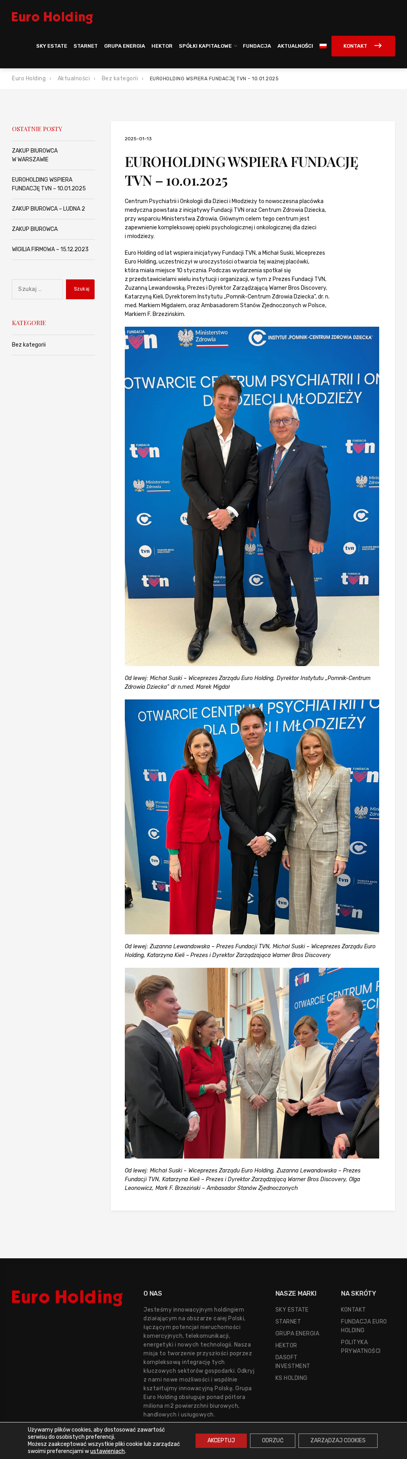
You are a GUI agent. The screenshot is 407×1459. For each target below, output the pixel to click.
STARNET (86, 46)
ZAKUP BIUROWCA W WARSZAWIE (35, 155)
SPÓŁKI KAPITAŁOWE (205, 46)
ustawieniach (107, 1451)
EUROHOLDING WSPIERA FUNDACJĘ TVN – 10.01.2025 (49, 184)
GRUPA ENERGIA (124, 46)
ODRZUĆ (272, 1440)
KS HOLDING (291, 1378)
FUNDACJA (257, 46)
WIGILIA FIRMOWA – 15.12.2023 (50, 249)
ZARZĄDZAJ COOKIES (338, 1440)
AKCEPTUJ (221, 1440)
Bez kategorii (29, 344)
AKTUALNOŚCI (295, 46)
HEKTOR (161, 46)
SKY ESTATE (51, 46)
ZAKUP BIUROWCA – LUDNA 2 (48, 208)
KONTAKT (355, 46)
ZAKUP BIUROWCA (35, 229)
